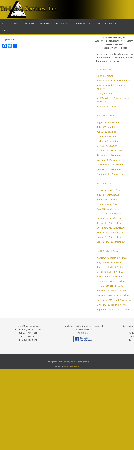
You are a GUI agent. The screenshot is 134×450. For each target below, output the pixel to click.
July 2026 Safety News (108, 194)
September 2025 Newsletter (110, 173)
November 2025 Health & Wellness (114, 300)
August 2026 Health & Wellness (112, 257)
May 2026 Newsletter (107, 136)
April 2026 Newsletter (107, 141)
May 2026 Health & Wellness (110, 271)
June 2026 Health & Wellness (111, 267)
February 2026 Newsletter (109, 150)
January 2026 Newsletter (109, 155)
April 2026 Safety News (108, 208)
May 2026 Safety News (108, 204)
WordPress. (75, 367)
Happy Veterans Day (106, 93)
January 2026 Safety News (110, 222)
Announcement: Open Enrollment (113, 80)
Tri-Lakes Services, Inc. (28, 8)
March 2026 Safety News (109, 213)
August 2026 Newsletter (108, 122)
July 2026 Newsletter (107, 127)
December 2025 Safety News (111, 227)
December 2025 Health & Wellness (114, 295)
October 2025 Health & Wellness (113, 304)
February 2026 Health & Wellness (113, 285)
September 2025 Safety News (111, 241)
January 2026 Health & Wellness (113, 290)
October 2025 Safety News (110, 237)
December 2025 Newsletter (110, 159)
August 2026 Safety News (109, 190)
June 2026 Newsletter (107, 131)
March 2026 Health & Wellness (112, 281)
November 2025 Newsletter (110, 164)
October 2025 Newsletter (109, 169)
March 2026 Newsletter (108, 145)
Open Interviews (105, 75)
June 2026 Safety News (108, 199)
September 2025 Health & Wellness (114, 309)
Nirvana (66, 367)
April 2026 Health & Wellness (111, 276)
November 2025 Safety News (111, 232)
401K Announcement (107, 106)
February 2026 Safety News (110, 218)
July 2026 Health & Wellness (111, 262)
